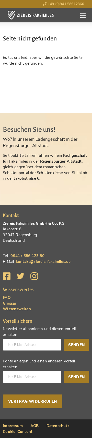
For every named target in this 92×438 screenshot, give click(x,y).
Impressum (13, 425)
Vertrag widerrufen (32, 401)
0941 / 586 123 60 (27, 255)
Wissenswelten (17, 309)
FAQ (7, 297)
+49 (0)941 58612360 (65, 4)
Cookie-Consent (17, 431)
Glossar (9, 303)
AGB (34, 425)
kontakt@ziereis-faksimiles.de (43, 261)
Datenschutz (58, 425)
